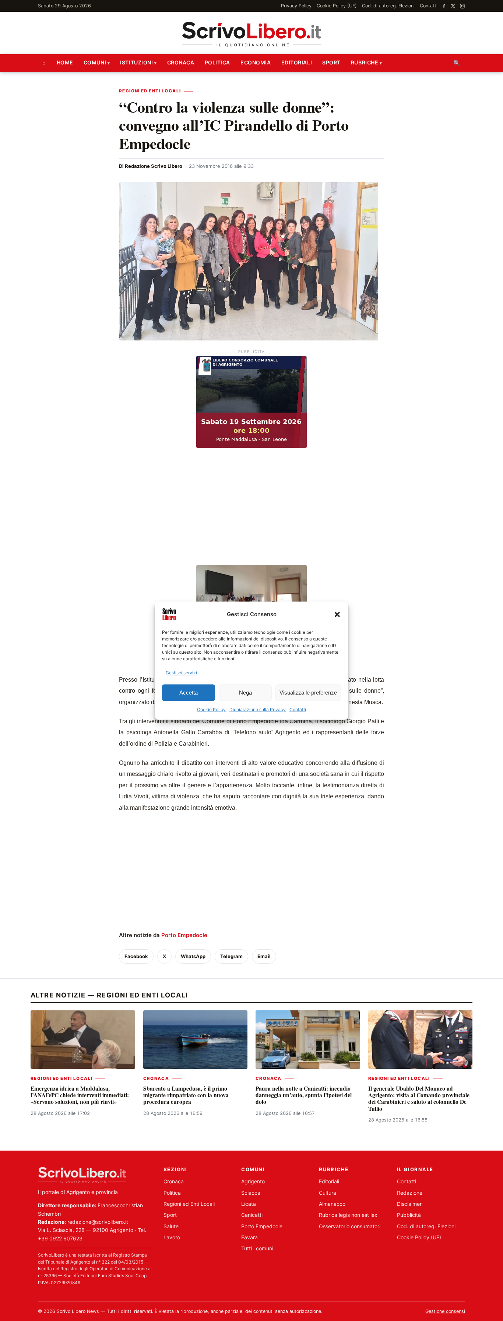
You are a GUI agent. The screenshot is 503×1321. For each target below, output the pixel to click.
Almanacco (332, 1204)
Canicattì (252, 1215)
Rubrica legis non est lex (348, 1215)
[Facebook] (444, 6)
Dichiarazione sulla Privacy (257, 710)
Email (264, 956)
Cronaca (180, 62)
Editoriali (296, 62)
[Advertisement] (251, 507)
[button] (337, 614)
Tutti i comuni (257, 1248)
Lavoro (171, 1237)
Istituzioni (136, 62)
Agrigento (253, 1181)
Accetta (188, 692)
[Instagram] (462, 6)
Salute (171, 1226)
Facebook (136, 956)
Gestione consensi (445, 1311)
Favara (249, 1237)
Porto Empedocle (184, 935)
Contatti (297, 710)
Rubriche (364, 62)
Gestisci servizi (181, 672)
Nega (245, 692)
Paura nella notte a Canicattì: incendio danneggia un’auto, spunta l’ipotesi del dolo (304, 1095)
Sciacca (250, 1193)
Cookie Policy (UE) (337, 5)
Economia (255, 62)
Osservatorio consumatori (349, 1226)
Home (65, 62)
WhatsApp (193, 956)
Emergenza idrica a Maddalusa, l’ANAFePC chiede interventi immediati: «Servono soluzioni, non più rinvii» (80, 1095)
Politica (217, 62)
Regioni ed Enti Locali (150, 90)
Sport (331, 62)
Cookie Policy (211, 710)
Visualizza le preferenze (308, 692)
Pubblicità (409, 1215)
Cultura (327, 1193)
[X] (453, 6)
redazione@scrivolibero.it (97, 1222)
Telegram (231, 956)
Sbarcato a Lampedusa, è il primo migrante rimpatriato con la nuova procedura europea (186, 1095)
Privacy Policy (296, 5)
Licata (248, 1204)
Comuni (95, 62)
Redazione (409, 1193)
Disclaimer (409, 1204)
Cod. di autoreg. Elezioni (388, 5)
